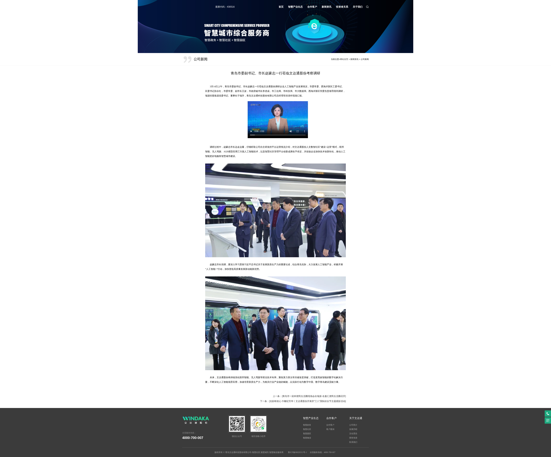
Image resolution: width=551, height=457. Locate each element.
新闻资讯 (326, 6)
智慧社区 (307, 429)
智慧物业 (307, 438)
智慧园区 (307, 433)
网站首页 (344, 59)
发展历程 (353, 429)
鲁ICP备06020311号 (296, 452)
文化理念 (353, 433)
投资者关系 (342, 6)
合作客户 (312, 6)
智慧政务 (307, 425)
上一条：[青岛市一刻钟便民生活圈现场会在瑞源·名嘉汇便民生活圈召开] (309, 396)
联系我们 (353, 442)
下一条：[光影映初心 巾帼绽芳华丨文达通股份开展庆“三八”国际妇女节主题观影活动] (303, 401)
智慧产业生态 (295, 6)
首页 (281, 6)
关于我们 (358, 6)
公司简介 (353, 425)
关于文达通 (355, 418)
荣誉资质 (353, 438)
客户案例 (330, 429)
